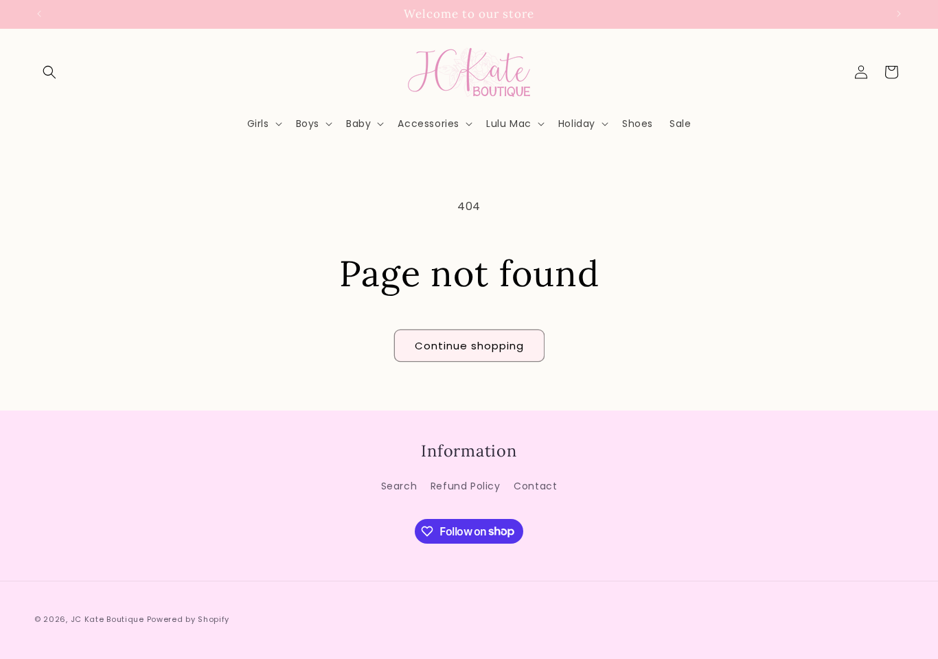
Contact (535, 485)
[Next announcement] (899, 14)
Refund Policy (466, 485)
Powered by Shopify (188, 619)
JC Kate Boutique (107, 619)
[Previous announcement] (39, 14)
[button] (49, 72)
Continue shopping (469, 345)
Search (399, 485)
